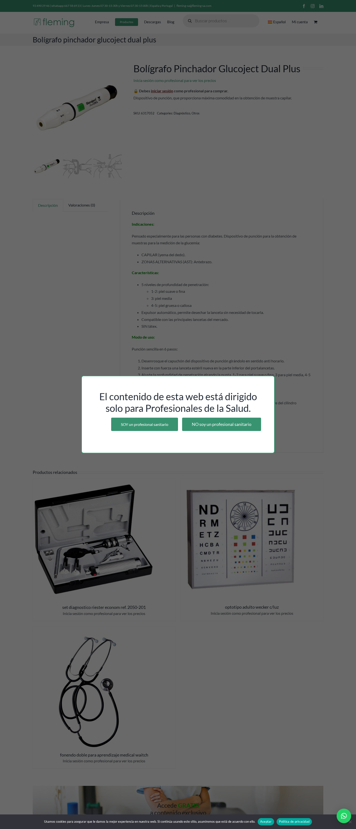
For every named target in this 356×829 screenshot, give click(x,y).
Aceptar (266, 821)
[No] (350, 821)
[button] (344, 816)
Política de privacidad (294, 821)
